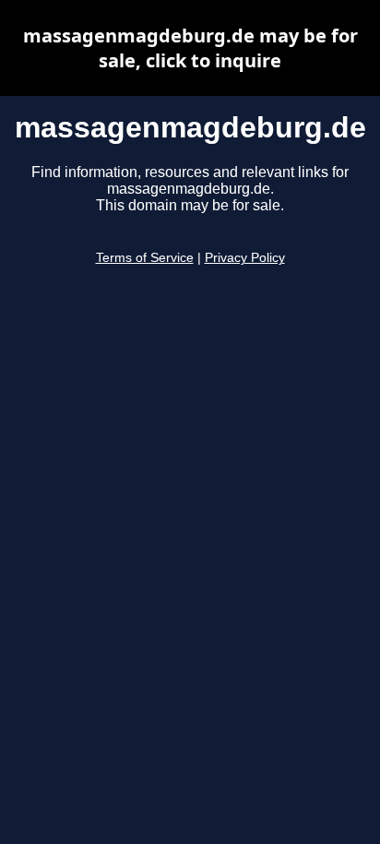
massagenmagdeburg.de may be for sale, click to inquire (190, 48)
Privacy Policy (245, 258)
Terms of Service (145, 258)
